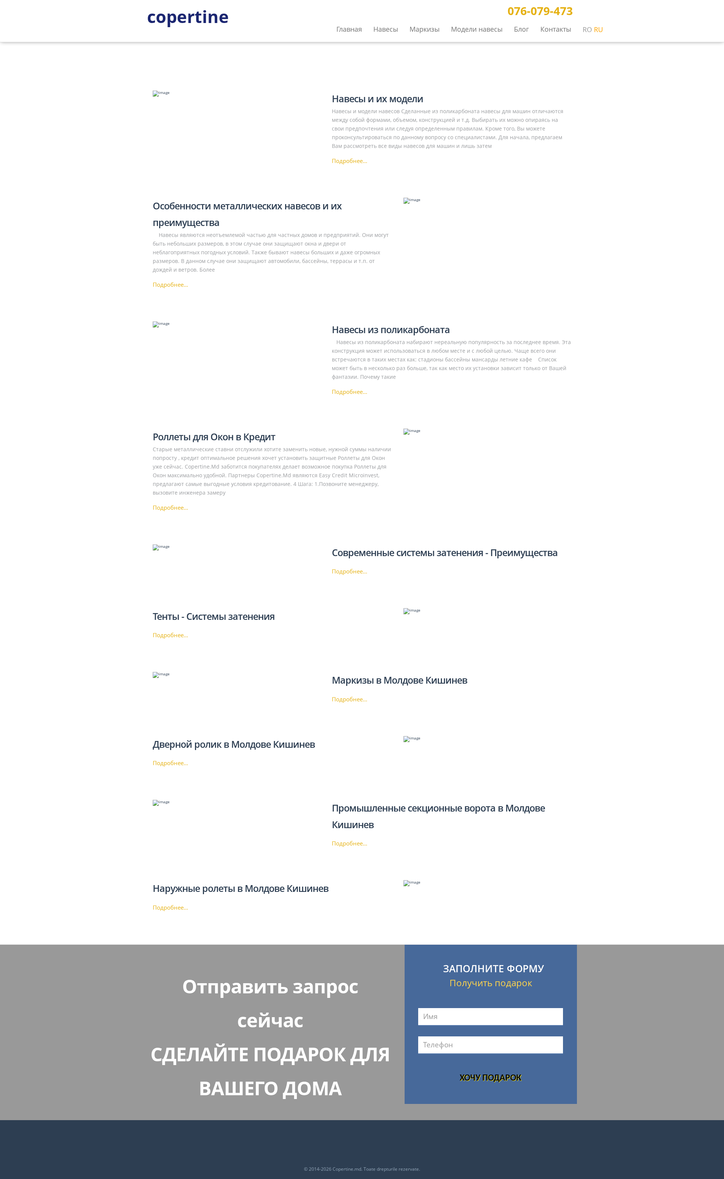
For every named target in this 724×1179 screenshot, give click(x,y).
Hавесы (385, 29)
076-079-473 (540, 10)
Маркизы (425, 29)
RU (598, 29)
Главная (349, 29)
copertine (188, 15)
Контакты (555, 29)
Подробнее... (349, 161)
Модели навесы (477, 29)
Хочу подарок (491, 1078)
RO (587, 29)
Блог (521, 29)
